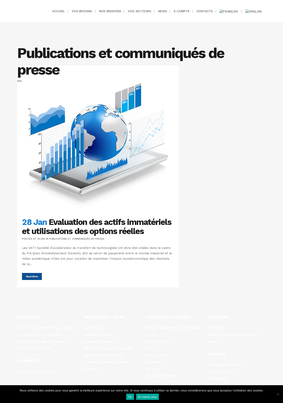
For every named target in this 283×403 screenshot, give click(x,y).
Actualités (215, 328)
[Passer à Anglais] (254, 11)
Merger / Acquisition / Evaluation (108, 348)
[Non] (278, 394)
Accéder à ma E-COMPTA (36, 371)
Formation (91, 369)
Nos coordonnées (221, 371)
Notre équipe (218, 378)
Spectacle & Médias (160, 376)
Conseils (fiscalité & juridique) (105, 362)
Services (152, 369)
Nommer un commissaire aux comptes (46, 328)
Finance (151, 335)
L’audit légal (92, 328)
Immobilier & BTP (159, 341)
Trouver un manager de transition (42, 341)
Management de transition (103, 355)
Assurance (153, 362)
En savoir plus (147, 396)
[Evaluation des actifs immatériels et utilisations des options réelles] (98, 139)
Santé (150, 348)
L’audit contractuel (97, 335)
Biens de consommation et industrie (173, 328)
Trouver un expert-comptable (39, 335)
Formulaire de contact (224, 365)
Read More (32, 276)
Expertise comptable (99, 341)
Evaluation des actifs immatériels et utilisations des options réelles (96, 226)
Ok (130, 396)
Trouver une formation (34, 348)
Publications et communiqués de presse (76, 238)
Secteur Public (156, 355)
